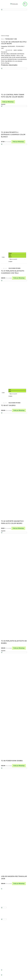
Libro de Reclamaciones (7, 968)
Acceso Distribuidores (6, 942)
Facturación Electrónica (7, 945)
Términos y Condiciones (7, 959)
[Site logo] (14, 4)
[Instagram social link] (14, 1)
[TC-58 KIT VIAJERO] (14, 333)
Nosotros (3, 939)
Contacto (3, 950)
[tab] (9, 50)
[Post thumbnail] (3, 908)
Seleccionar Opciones (15, 268)
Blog (2, 947)
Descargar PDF (5, 956)
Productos (3, 937)
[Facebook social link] (12, 1)
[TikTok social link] (16, 1)
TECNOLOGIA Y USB (11, 39)
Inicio (2, 39)
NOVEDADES (11, 46)
